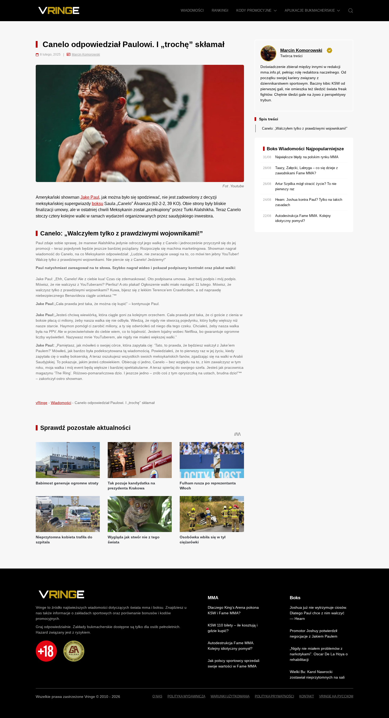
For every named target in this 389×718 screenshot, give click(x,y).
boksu (97, 203)
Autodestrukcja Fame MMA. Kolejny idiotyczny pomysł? (231, 646)
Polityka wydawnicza (186, 696)
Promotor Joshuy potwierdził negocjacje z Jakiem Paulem (313, 633)
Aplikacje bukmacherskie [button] (310, 10)
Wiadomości (192, 10)
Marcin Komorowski (86, 54)
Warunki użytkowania (230, 696)
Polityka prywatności (274, 696)
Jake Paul (89, 197)
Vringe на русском (336, 696)
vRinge (41, 403)
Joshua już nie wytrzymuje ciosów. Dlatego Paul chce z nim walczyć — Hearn (318, 613)
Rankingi (220, 10)
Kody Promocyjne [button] (254, 10)
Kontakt (306, 696)
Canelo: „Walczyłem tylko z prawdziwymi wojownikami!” (304, 128)
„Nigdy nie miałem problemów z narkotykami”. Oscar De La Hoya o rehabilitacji (319, 654)
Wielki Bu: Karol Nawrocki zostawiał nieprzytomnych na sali (317, 674)
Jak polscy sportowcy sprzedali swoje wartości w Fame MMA (233, 663)
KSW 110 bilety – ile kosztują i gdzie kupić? (232, 628)
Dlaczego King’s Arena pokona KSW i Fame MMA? (233, 610)
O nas (157, 696)
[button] (350, 10)
